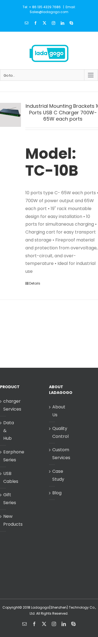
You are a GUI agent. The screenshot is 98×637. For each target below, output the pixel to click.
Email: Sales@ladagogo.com (53, 9)
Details (34, 283)
